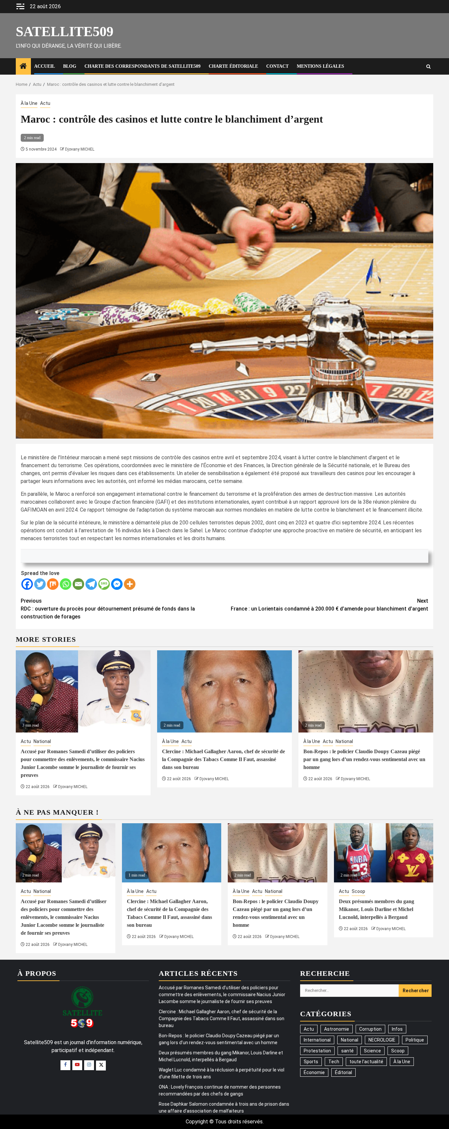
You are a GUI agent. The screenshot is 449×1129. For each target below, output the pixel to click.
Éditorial (343, 1072)
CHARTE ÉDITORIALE (233, 66)
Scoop (358, 891)
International (317, 1040)
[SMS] (104, 584)
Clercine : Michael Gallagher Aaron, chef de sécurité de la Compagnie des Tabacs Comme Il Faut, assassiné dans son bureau (223, 759)
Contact (277, 66)
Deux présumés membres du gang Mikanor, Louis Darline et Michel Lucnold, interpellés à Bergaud (376, 909)
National (42, 741)
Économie (314, 1072)
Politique (415, 1040)
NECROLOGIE (381, 1040)
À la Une (29, 103)
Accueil (44, 66)
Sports (311, 1061)
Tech (333, 1061)
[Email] (78, 584)
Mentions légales (320, 66)
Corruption (370, 1029)
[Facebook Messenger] (117, 584)
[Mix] (53, 584)
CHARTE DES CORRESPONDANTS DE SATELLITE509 (142, 66)
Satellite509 (64, 31)
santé (347, 1050)
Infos (397, 1029)
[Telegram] (91, 584)
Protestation (317, 1050)
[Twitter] (40, 584)
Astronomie (336, 1029)
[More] (129, 584)
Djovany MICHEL (79, 149)
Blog (69, 66)
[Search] (428, 66)
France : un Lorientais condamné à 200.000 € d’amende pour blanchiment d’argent (329, 605)
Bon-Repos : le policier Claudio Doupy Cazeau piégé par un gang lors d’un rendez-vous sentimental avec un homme (364, 759)
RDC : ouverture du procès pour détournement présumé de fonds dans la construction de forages (108, 609)
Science (372, 1050)
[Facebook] (27, 584)
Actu (45, 103)
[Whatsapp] (65, 584)
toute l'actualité (366, 1061)
